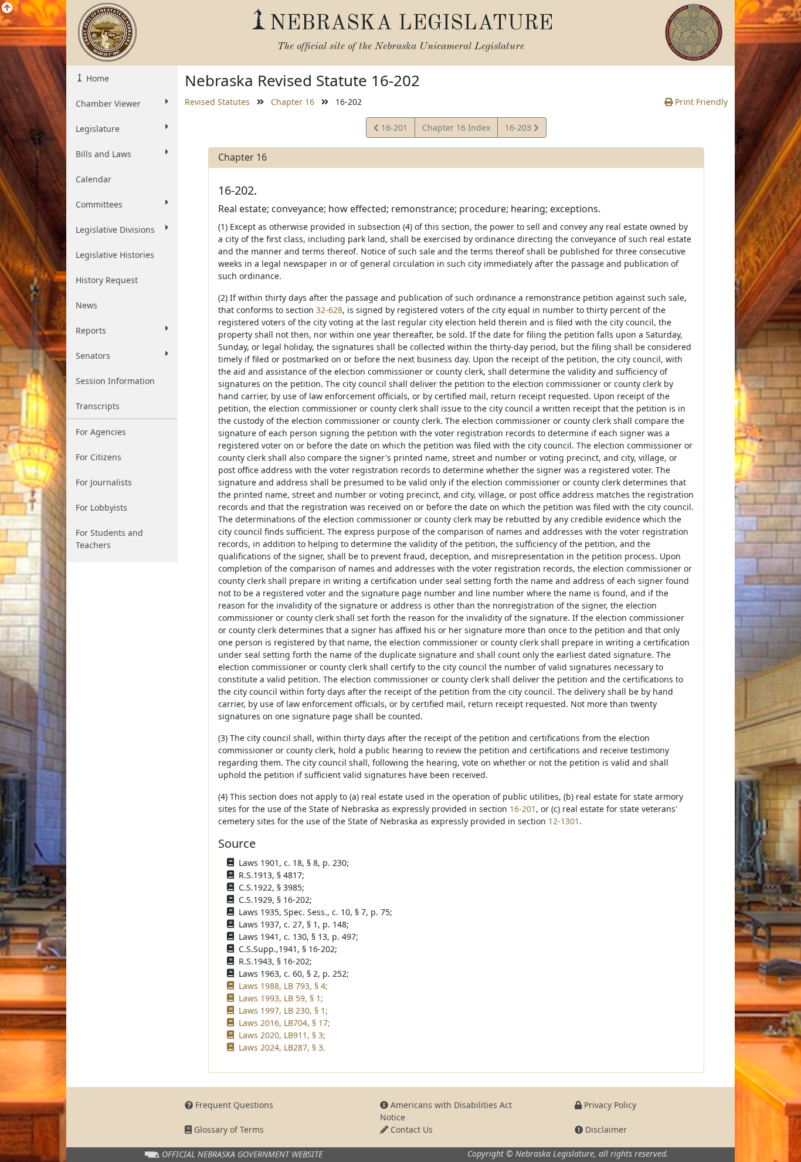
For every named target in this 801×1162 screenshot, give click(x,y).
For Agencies (101, 431)
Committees (99, 204)
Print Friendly (700, 101)
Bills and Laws (103, 153)
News (86, 305)
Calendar (93, 179)
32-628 (329, 309)
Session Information (115, 380)
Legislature (98, 128)
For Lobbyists (101, 507)
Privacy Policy (609, 1104)
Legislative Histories (115, 254)
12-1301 (563, 821)
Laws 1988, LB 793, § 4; (283, 985)
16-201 (393, 129)
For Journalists (104, 482)
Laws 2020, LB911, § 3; (282, 1035)
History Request (107, 280)
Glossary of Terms (228, 1129)
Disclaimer (605, 1129)
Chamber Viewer (108, 103)
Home (96, 78)
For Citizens (98, 457)
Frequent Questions (233, 1104)
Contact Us (410, 1129)
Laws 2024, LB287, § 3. (282, 1047)
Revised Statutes (217, 101)
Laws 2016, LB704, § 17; (284, 1022)
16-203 (519, 129)
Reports (91, 330)
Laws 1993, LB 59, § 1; (281, 998)
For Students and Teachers (109, 539)
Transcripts (98, 406)
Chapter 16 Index (456, 127)
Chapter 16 (292, 101)
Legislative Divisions (115, 229)
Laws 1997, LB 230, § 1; (283, 1010)
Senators (93, 355)
